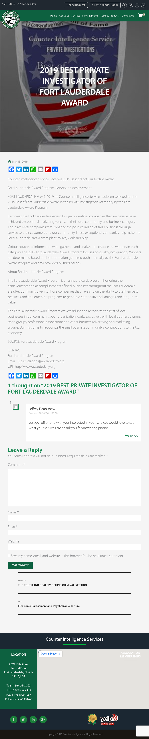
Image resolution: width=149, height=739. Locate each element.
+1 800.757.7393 (21, 690)
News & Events (90, 15)
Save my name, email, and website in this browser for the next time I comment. (67, 556)
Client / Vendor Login (105, 5)
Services (75, 15)
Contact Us (128, 15)
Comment (16, 465)
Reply (134, 436)
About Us (64, 15)
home (53, 15)
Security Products (110, 15)
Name (13, 512)
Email (13, 527)
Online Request (76, 5)
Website (13, 541)
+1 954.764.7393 (26, 4)
